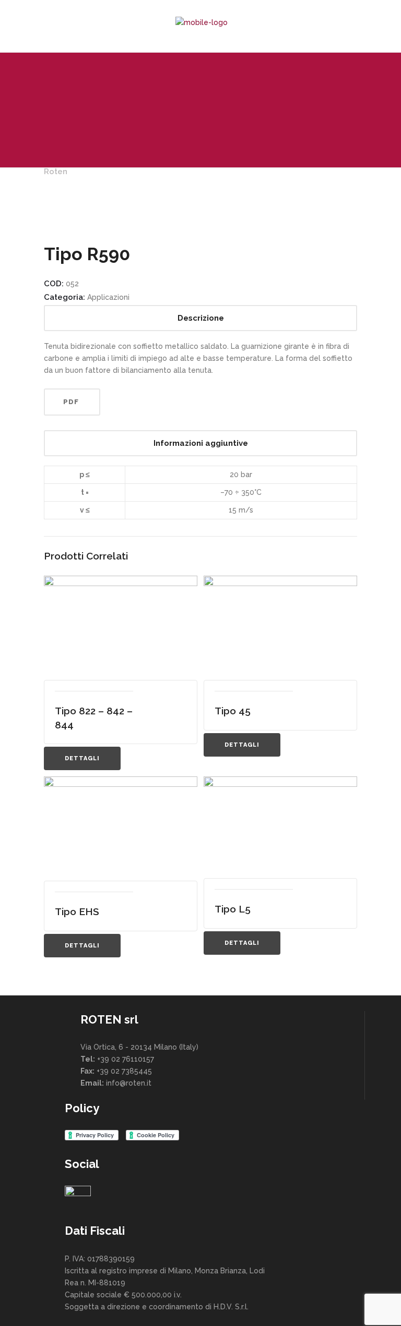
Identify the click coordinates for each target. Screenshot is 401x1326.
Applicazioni (108, 297)
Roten (55, 171)
